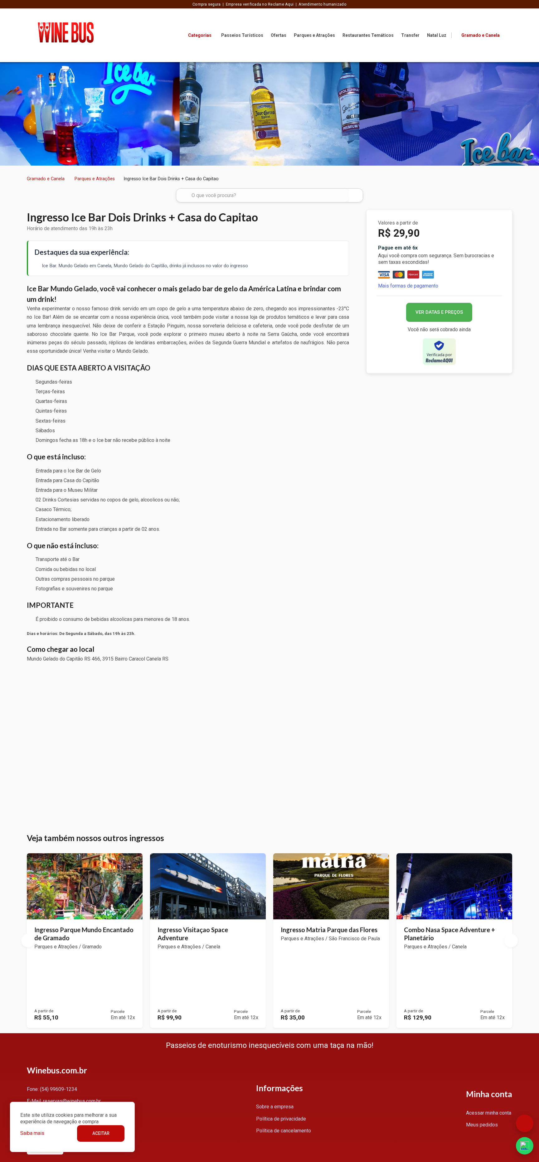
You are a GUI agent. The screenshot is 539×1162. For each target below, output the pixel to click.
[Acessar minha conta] (508, 34)
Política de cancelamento (283, 1131)
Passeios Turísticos (242, 35)
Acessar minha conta (488, 1113)
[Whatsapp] (524, 1146)
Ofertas (278, 35)
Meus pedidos (482, 1125)
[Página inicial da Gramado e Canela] (65, 35)
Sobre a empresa (275, 1107)
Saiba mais (32, 1133)
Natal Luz (436, 35)
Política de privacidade (281, 1119)
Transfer (410, 35)
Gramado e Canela (46, 179)
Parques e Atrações (314, 35)
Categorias (199, 35)
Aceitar (100, 1133)
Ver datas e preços (439, 312)
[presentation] (6, 113)
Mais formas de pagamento (408, 286)
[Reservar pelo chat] (524, 1123)
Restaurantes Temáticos (368, 35)
